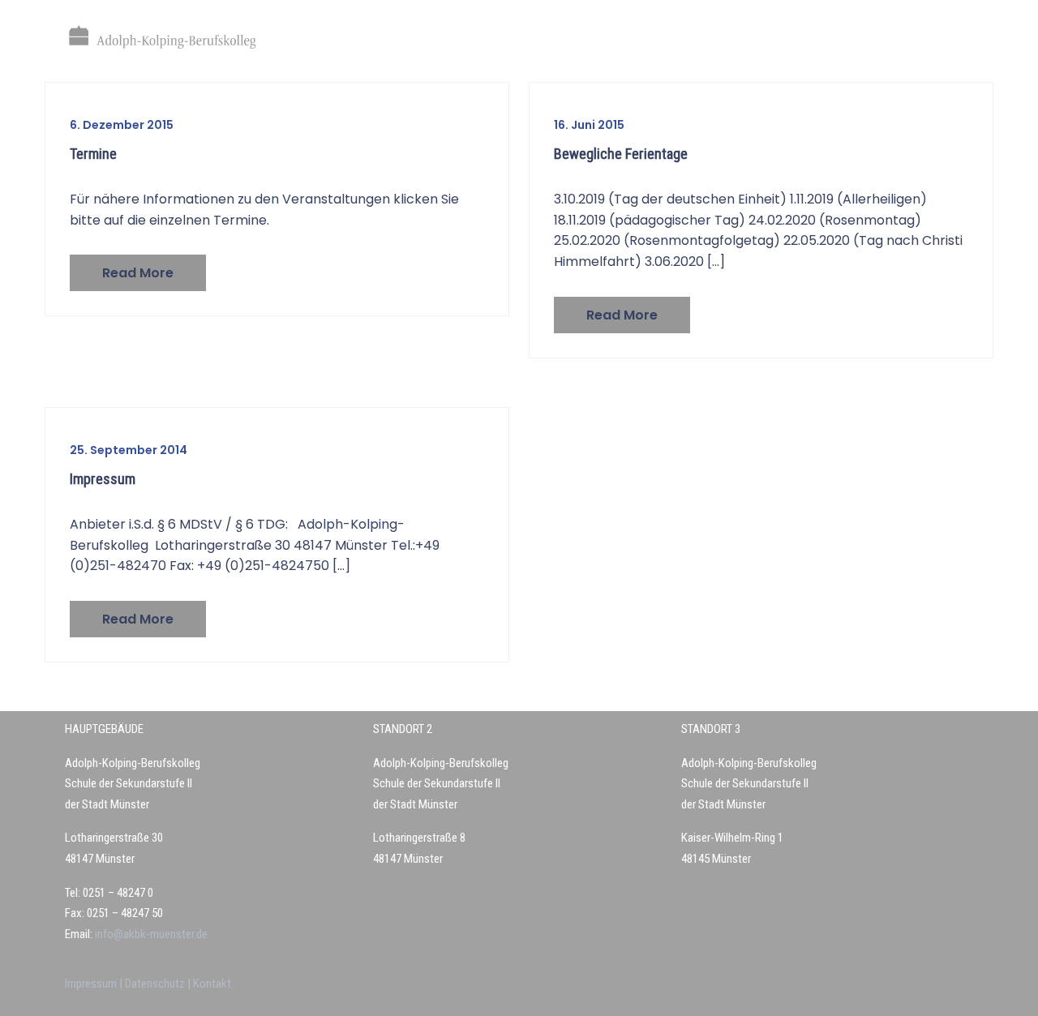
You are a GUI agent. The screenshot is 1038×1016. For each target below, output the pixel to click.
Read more (138, 273)
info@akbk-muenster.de (150, 934)
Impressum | (95, 983)
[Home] (162, 37)
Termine (93, 153)
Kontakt (212, 983)
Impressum (102, 478)
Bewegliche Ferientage (621, 153)
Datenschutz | (159, 983)
